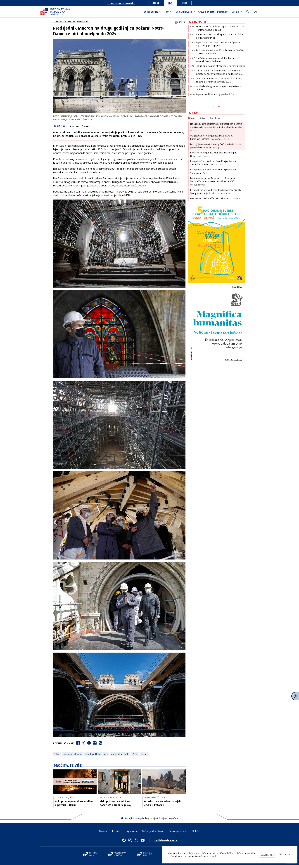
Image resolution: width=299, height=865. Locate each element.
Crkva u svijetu (206, 11)
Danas (191, 118)
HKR (184, 3)
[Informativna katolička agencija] (117, 854)
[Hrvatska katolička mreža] (90, 854)
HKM (156, 3)
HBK (167, 11)
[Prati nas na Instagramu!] (130, 840)
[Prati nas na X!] (136, 840)
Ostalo (235, 11)
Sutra (202, 118)
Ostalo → (215, 118)
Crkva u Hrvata (184, 11)
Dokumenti (223, 11)
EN (255, 11)
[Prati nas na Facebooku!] (124, 840)
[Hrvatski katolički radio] (144, 854)
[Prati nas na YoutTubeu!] (143, 840)
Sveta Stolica (151, 11)
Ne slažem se (286, 854)
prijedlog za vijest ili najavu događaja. (151, 818)
